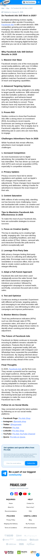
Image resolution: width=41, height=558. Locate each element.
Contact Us (30, 503)
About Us (11, 507)
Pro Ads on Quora (17, 437)
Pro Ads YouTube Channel (23, 434)
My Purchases (30, 2)
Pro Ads (15, 428)
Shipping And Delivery (11, 523)
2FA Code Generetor (30, 527)
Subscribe (31, 463)
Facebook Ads (7, 25)
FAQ (30, 511)
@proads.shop (19, 421)
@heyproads (15, 424)
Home (11, 503)
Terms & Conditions (11, 527)
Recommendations (11, 511)
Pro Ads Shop (24, 418)
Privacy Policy (10, 520)
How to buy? (30, 507)
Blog (30, 520)
